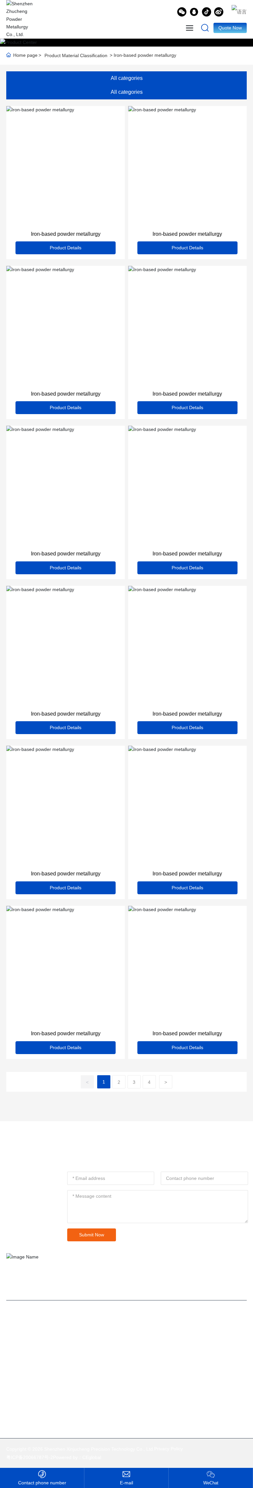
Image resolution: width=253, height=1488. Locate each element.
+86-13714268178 (49, 1398)
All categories (127, 78)
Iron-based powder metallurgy (65, 234)
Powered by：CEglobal (77, 1457)
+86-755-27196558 (70, 1388)
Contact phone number (42, 1482)
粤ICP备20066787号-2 (29, 1457)
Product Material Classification (75, 55)
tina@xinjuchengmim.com (57, 1377)
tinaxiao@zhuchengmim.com (126, 1483)
